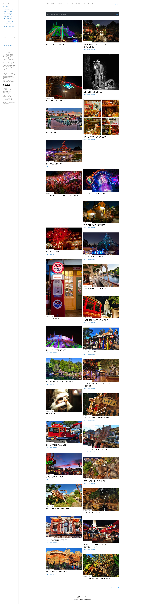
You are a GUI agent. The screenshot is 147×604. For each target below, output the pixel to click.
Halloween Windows (94, 137)
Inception (53, 4)
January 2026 (8, 26)
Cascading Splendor (94, 481)
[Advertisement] (64, 62)
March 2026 (8, 21)
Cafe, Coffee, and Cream (96, 417)
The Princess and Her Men (59, 381)
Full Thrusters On (56, 100)
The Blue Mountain (93, 256)
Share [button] (47, 46)
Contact (91, 4)
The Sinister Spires (56, 350)
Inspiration (61, 4)
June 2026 (8, 14)
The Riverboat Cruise (94, 288)
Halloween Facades (56, 540)
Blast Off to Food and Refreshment (95, 545)
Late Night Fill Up (55, 318)
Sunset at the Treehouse (96, 578)
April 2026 (8, 19)
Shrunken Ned (53, 413)
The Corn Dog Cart (56, 445)
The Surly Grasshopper (58, 508)
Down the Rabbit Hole (95, 193)
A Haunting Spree (92, 92)
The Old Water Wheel (94, 225)
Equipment (69, 4)
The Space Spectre (55, 44)
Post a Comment (53, 46)
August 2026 (8, 9)
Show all (115, 14)
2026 (5, 6)
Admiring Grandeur (56, 571)
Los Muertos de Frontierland (62, 195)
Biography (77, 4)
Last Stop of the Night (95, 320)
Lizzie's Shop (90, 351)
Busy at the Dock (92, 512)
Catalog (84, 4)
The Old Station (54, 163)
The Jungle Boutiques (95, 449)
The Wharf (51, 132)
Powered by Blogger (83, 596)
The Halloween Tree (56, 251)
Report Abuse (7, 45)
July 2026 (7, 11)
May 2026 (8, 16)
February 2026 (9, 23)
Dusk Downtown (55, 476)
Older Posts (115, 587)
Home (48, 4)
